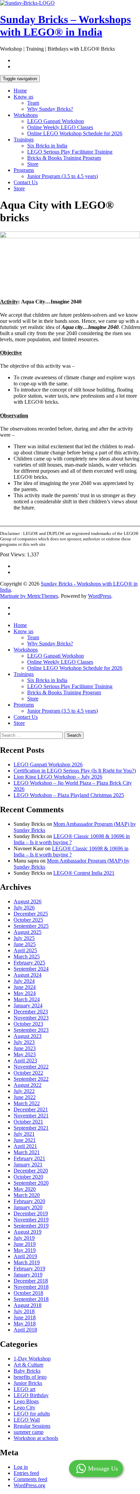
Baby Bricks (27, 1371)
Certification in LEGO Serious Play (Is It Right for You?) (75, 771)
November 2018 (31, 1287)
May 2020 (25, 1189)
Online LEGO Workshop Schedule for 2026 (74, 133)
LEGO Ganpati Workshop (55, 121)
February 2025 (29, 963)
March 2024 (27, 999)
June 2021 (25, 1140)
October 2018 (28, 1293)
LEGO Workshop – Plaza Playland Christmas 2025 (69, 795)
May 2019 (25, 1250)
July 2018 (24, 1311)
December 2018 (31, 1281)
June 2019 (25, 1244)
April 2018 (25, 1330)
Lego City (24, 1407)
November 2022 (31, 1067)
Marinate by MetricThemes (29, 596)
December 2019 (31, 1213)
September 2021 (31, 1128)
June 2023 (25, 1048)
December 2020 (31, 1171)
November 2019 (31, 1219)
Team (33, 103)
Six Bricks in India (47, 146)
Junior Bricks (28, 1383)
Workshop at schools (36, 1438)
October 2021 (28, 1122)
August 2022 (27, 1085)
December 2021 (31, 1109)
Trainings (24, 139)
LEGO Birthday (31, 1395)
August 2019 (27, 1232)
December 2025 (31, 914)
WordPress (99, 596)
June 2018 (25, 1317)
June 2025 (25, 944)
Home (20, 90)
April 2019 (25, 1256)
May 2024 (25, 993)
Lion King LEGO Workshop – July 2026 (58, 777)
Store (32, 164)
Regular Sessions (32, 1426)
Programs (24, 170)
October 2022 (28, 1073)
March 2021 (27, 1152)
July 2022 (24, 1091)
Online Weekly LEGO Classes (60, 127)
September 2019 (31, 1226)
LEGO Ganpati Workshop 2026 (48, 764)
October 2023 (28, 1024)
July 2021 (24, 1134)
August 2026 (27, 901)
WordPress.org (29, 1485)
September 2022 (31, 1079)
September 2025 (31, 926)
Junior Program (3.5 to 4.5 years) (62, 176)
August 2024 (27, 975)
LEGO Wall (27, 1420)
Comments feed (30, 1479)
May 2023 (25, 1054)
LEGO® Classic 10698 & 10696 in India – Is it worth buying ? (71, 851)
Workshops (26, 115)
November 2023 (31, 1018)
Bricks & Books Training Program (64, 158)
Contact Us (26, 182)
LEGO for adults (32, 1414)
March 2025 (27, 956)
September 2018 (31, 1299)
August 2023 (27, 1036)
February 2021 (29, 1158)
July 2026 (24, 907)
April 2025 (25, 950)
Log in (21, 1467)
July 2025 (24, 938)
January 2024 (28, 1005)
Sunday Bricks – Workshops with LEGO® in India (65, 25)
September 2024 (31, 969)
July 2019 (24, 1238)
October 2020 (28, 1177)
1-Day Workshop (32, 1358)
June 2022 (25, 1097)
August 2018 (27, 1305)
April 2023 (25, 1060)
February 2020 (29, 1201)
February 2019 (29, 1268)
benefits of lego (30, 1377)
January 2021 (28, 1164)
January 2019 (28, 1275)
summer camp (28, 1432)
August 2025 (27, 932)
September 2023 (31, 1030)
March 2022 (27, 1103)
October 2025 (28, 920)
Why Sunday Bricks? (50, 109)
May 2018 (25, 1323)
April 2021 (25, 1146)
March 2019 (27, 1262)
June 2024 (25, 987)
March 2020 (27, 1195)
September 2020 (31, 1183)
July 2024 (24, 981)
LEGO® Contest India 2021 (84, 873)
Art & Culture (28, 1365)
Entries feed (26, 1473)
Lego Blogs (26, 1401)
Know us (23, 97)
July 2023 (24, 1042)
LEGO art (24, 1389)
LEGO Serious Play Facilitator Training (69, 152)
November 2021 (31, 1115)
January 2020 (28, 1207)
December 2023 (31, 1011)
